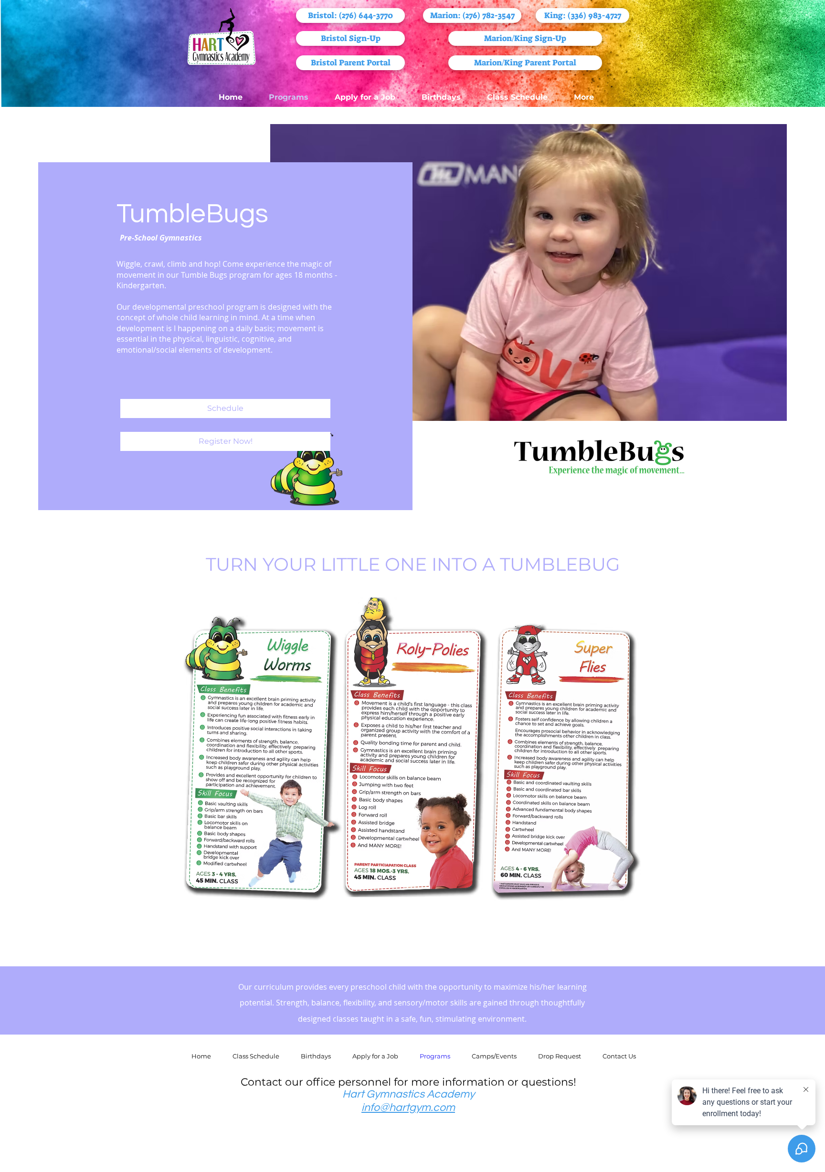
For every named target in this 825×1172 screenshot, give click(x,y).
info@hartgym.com (408, 1107)
